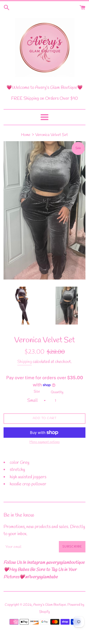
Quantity (57, 392)
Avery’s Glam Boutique (49, 604)
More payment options (44, 442)
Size (37, 391)
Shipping (24, 362)
